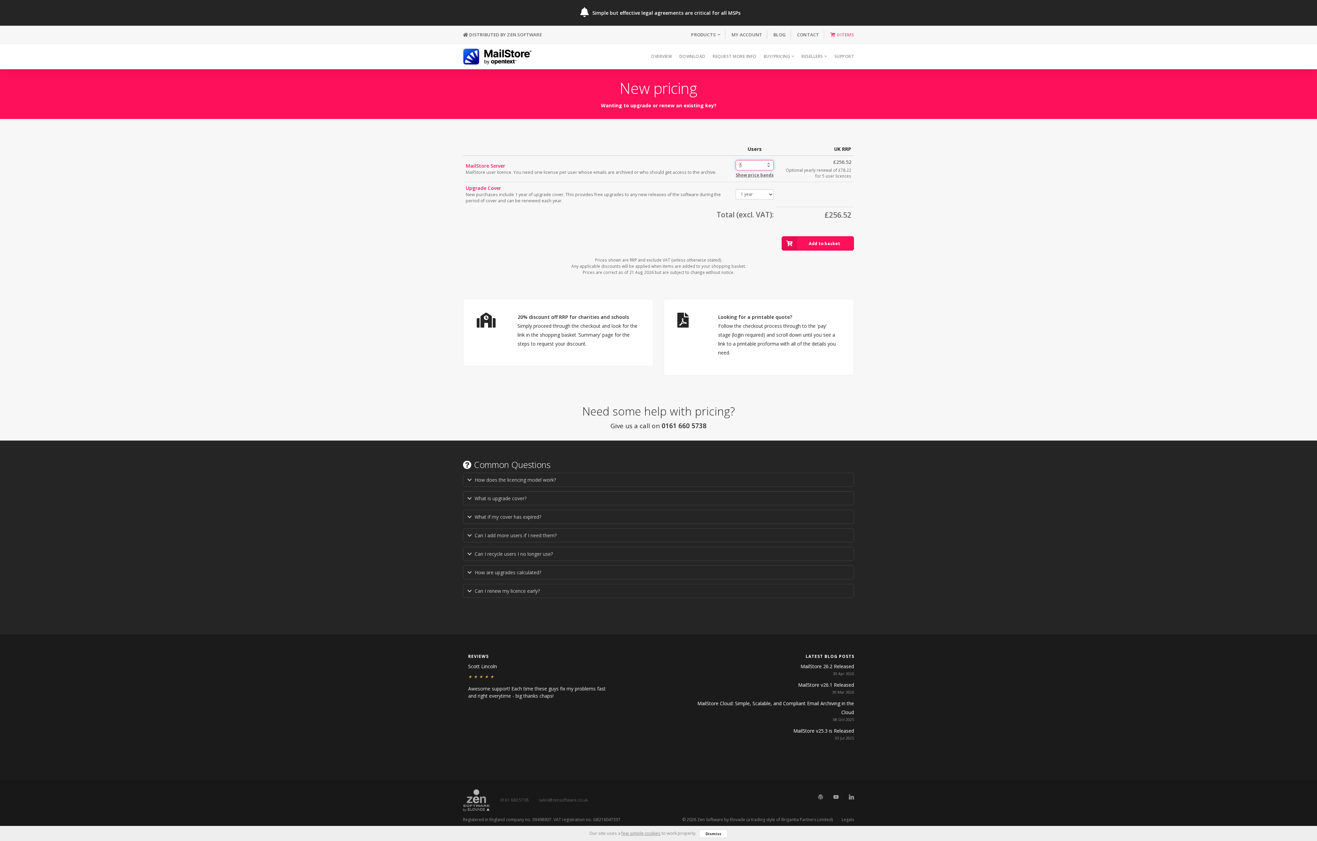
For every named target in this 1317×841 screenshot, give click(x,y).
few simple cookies (641, 833)
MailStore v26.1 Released (826, 685)
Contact (808, 35)
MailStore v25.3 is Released (823, 731)
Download (692, 56)
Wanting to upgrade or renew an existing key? (658, 105)
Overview (661, 56)
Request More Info (735, 56)
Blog (779, 35)
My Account (747, 35)
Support (844, 56)
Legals (848, 819)
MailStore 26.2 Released (827, 666)
